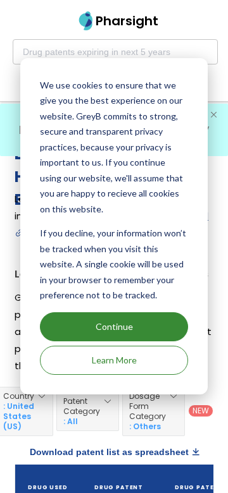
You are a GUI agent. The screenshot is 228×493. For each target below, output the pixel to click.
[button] (87, 411)
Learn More (114, 360)
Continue (114, 326)
